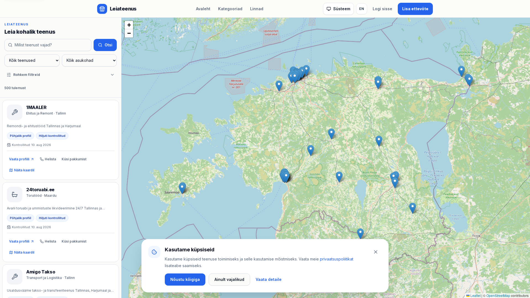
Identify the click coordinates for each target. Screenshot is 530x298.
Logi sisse (382, 8)
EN (361, 9)
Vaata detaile (269, 279)
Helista (50, 159)
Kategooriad (230, 8)
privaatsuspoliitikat (336, 259)
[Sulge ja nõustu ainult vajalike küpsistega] (376, 252)
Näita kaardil (24, 170)
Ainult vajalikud (229, 279)
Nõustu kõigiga (185, 279)
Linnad (256, 8)
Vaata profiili (19, 159)
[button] (278, 86)
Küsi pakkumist (74, 159)
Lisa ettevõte (415, 8)
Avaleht (203, 8)
